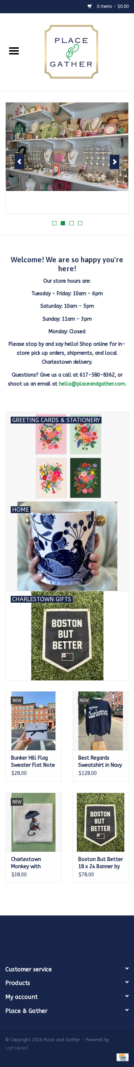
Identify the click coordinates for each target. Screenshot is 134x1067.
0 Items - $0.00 (112, 6)
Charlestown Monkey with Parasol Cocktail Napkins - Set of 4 (33, 863)
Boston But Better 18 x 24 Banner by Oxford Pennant (100, 863)
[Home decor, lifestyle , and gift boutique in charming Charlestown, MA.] (81, 52)
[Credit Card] (121, 1056)
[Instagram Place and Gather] (67, 937)
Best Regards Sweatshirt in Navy (100, 761)
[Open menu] (14, 50)
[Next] (114, 162)
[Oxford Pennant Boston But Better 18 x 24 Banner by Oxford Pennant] (101, 822)
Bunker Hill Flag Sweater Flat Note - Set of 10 (33, 762)
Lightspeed (16, 1048)
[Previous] (19, 162)
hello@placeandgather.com (92, 384)
